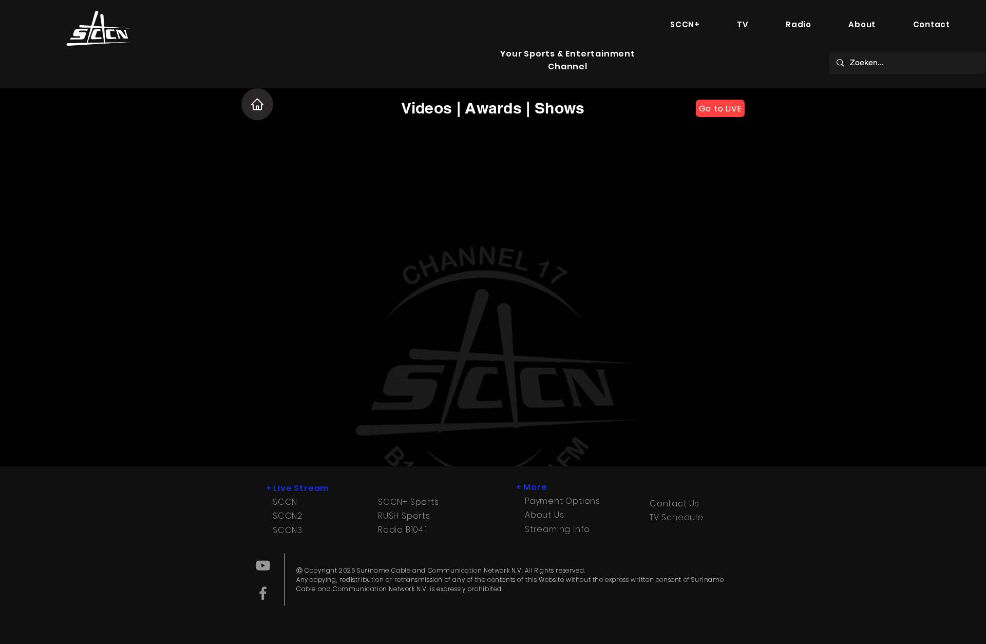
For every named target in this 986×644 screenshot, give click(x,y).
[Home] (257, 104)
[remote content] (493, 287)
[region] (98, 31)
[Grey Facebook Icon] (263, 593)
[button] (685, 24)
